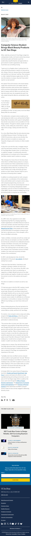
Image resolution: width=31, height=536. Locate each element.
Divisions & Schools (15, 528)
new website (19, 259)
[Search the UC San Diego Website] (28, 2)
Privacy (19, 534)
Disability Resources (5, 508)
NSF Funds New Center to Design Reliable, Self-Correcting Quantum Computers (15, 433)
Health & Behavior (13, 447)
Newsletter (3, 503)
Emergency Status (5, 506)
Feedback (23, 534)
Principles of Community (6, 511)
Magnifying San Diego (7, 228)
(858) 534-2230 (4, 494)
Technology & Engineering (15, 427)
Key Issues (3, 520)
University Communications (6, 517)
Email (3, 472)
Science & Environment (14, 440)
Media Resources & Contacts (7, 500)
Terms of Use (8, 534)
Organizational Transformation (7, 514)
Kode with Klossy (13, 316)
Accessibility (14, 534)
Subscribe (16, 480)
